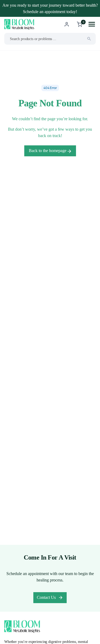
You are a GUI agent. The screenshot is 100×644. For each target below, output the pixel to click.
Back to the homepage (48, 150)
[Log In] (66, 24)
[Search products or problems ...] (89, 38)
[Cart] (79, 24)
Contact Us (46, 597)
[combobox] (50, 39)
